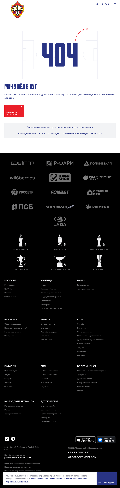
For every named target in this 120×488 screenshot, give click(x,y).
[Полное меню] (5, 4)
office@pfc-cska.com (82, 457)
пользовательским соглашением (47, 479)
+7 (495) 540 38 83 (78, 452)
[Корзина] (115, 4)
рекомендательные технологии (17, 458)
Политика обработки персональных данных (23, 463)
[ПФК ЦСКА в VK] (6, 438)
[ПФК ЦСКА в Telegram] (13, 438)
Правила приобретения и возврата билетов (22, 471)
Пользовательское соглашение (17, 467)
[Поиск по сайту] (97, 4)
